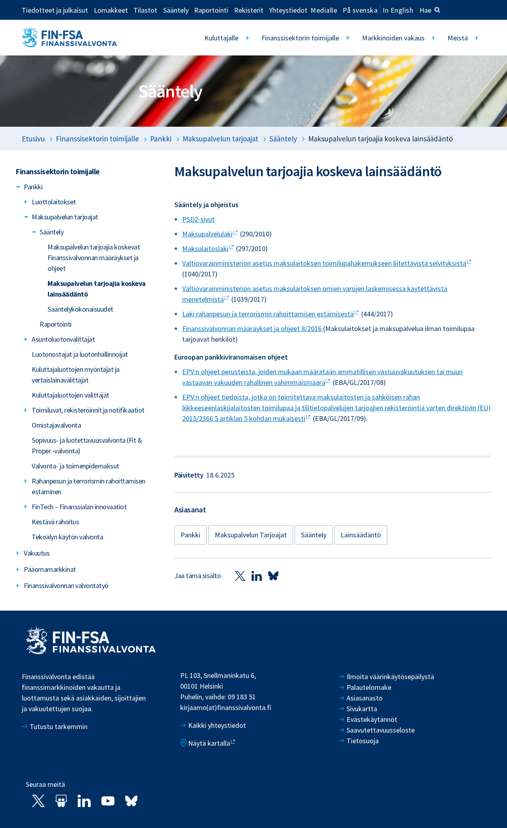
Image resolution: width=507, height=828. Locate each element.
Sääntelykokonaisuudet (80, 309)
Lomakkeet (111, 10)
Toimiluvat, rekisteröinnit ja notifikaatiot (88, 410)
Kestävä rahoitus (55, 521)
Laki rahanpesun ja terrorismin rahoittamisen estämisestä (268, 313)
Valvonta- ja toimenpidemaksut (75, 465)
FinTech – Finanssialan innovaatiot (79, 506)
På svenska (360, 10)
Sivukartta (362, 708)
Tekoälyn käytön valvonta (67, 536)
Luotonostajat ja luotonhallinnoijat (80, 354)
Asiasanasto (365, 697)
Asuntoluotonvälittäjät (63, 339)
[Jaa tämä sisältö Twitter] (240, 575)
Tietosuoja (363, 740)
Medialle (324, 10)
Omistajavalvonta (56, 425)
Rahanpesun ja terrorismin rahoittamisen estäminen (88, 486)
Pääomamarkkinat (50, 569)
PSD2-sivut (198, 219)
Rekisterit (248, 10)
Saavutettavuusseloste (381, 730)
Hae (425, 10)
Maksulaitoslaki (205, 248)
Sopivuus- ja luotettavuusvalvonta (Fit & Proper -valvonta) (87, 445)
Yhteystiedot (288, 10)
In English (398, 10)
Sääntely (176, 10)
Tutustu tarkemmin (59, 726)
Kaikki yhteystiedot (217, 725)
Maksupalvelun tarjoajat (220, 138)
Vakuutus (37, 553)
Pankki (161, 138)
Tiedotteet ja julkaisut (55, 10)
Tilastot (145, 10)
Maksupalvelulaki (207, 233)
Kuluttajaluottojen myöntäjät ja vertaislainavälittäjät (76, 374)
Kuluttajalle (221, 37)
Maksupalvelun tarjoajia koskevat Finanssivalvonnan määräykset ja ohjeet (94, 257)
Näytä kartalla (209, 743)
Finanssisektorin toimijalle (300, 37)
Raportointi (211, 10)
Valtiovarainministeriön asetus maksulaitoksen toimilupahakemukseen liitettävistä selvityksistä (324, 263)
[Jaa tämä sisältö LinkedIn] (257, 575)
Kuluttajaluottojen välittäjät (70, 395)
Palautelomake (369, 687)
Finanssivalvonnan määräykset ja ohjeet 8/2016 (252, 328)
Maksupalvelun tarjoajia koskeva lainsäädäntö (97, 289)
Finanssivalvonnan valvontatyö (66, 585)
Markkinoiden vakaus (393, 37)
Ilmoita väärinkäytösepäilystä (390, 676)
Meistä (458, 37)
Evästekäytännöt (372, 719)
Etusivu (33, 138)
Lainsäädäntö (361, 534)
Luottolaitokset (54, 201)
